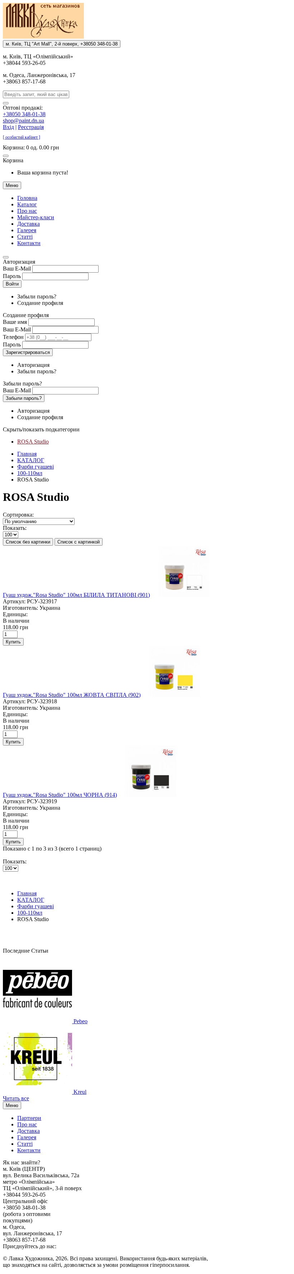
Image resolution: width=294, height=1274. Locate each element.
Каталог (27, 204)
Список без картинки (28, 542)
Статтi (25, 237)
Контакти (29, 243)
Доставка (28, 224)
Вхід (8, 127)
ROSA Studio (33, 442)
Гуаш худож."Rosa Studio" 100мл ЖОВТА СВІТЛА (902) (72, 695)
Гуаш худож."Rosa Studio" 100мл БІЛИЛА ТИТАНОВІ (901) (76, 595)
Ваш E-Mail (17, 268)
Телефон (13, 337)
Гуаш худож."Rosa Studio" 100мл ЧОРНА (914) (60, 795)
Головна (27, 198)
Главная (27, 454)
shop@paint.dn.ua (23, 121)
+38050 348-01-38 (24, 114)
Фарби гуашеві (35, 467)
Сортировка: (18, 515)
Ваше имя (15, 322)
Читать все (16, 1098)
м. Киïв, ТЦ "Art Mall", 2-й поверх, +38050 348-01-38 (62, 44)
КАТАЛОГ (30, 460)
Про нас (27, 211)
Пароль (12, 276)
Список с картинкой (78, 542)
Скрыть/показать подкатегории (41, 429)
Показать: (15, 528)
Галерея (26, 230)
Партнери (29, 1118)
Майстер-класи (35, 217)
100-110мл (29, 473)
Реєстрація (31, 127)
